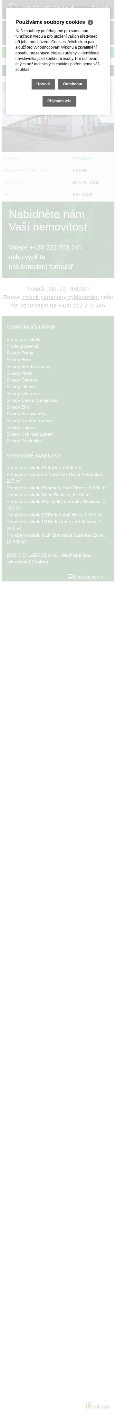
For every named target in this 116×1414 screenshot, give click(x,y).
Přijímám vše (59, 101)
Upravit (43, 84)
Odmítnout (72, 84)
